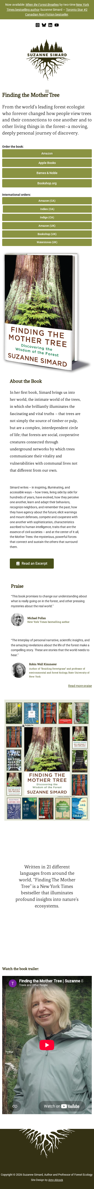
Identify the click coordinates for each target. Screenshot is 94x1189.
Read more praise (80, 686)
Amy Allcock (55, 1180)
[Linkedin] (50, 25)
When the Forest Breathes (42, 4)
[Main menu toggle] (47, 91)
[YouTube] (56, 25)
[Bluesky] (44, 25)
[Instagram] (37, 25)
